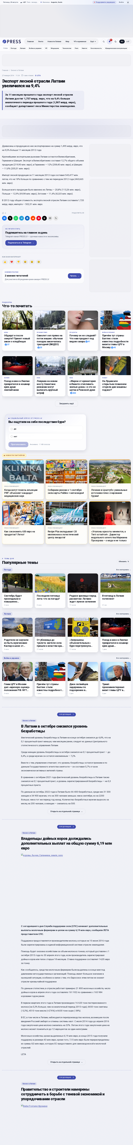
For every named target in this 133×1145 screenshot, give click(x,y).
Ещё (92, 41)
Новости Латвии (54, 41)
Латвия (22, 48)
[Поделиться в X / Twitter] (10, 218)
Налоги (84, 48)
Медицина (55, 48)
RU (122, 41)
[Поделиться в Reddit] (33, 218)
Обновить (124, 562)
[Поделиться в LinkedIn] (27, 218)
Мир (67, 41)
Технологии (66, 48)
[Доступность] (128, 2)
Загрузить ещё (66, 404)
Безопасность (96, 48)
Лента (40, 41)
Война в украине (35, 48)
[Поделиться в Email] (50, 218)
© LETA (38, 75)
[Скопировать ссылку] (56, 218)
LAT (127, 41)
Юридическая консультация (116, 48)
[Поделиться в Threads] (44, 218)
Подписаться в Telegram (21, 243)
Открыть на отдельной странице (66, 811)
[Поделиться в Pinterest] (38, 218)
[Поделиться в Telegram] (21, 218)
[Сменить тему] (115, 41)
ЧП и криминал (80, 41)
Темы (5, 48)
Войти (121, 2)
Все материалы (123, 570)
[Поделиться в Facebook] (4, 218)
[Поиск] (103, 41)
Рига (76, 48)
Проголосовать (18, 444)
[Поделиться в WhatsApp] (16, 218)
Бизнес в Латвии (17, 70)
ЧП (46, 48)
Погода (13, 48)
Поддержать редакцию (104, 2)
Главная (30, 41)
